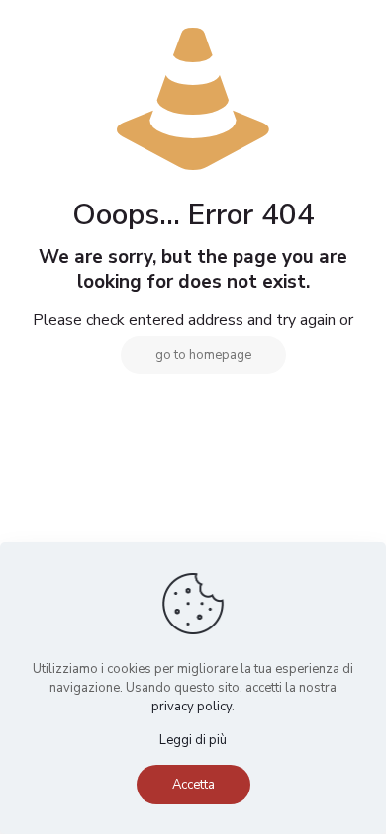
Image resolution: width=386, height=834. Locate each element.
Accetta (193, 784)
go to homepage (203, 355)
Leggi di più (193, 740)
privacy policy (191, 706)
